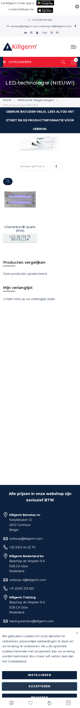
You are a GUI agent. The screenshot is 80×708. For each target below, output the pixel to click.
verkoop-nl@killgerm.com (56, 26)
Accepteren (39, 686)
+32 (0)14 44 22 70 (22, 547)
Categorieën (20, 62)
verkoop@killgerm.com (24, 26)
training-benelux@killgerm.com (31, 621)
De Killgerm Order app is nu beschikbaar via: (17, 6)
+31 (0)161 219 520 (42, 19)
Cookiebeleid (17, 661)
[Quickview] (8, 181)
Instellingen (39, 675)
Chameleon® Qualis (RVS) (20, 229)
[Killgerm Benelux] (20, 47)
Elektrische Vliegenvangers (36, 100)
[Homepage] (49, 703)
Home (7, 100)
